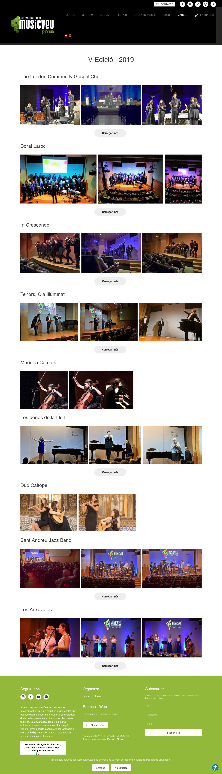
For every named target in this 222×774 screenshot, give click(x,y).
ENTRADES (207, 15)
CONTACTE (167, 4)
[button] (78, 35)
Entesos (100, 767)
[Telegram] (213, 4)
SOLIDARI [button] (105, 15)
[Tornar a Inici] (32, 25)
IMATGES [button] (182, 15)
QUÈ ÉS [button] (70, 15)
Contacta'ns (97, 725)
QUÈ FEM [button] (87, 15)
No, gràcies (121, 767)
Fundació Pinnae (92, 696)
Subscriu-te (173, 732)
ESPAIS (122, 15)
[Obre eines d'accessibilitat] (215, 767)
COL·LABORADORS (145, 15)
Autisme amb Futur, (48, 711)
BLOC (166, 15)
